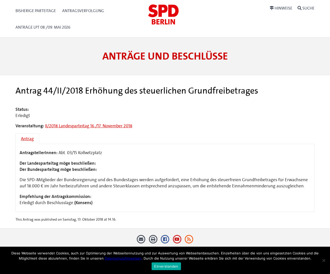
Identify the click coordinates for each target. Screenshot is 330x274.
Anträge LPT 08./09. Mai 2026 (42, 27)
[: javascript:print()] (153, 241)
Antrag (27, 139)
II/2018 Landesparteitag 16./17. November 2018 (88, 126)
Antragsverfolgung (83, 10)
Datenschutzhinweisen (123, 258)
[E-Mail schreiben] (141, 241)
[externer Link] (165, 241)
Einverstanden (166, 266)
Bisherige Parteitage (35, 10)
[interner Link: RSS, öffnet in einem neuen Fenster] (189, 241)
